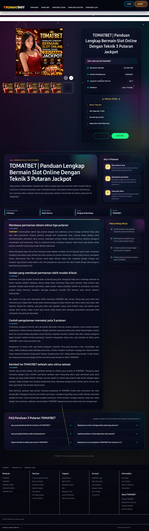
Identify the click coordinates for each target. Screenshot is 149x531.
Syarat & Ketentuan (68, 495)
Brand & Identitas (127, 509)
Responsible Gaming (68, 498)
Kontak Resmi (126, 488)
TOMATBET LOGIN (7, 485)
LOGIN (102, 136)
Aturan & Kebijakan (128, 485)
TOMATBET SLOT (7, 491)
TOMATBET (13, 232)
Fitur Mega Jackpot (38, 495)
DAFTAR (120, 136)
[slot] (14, 7)
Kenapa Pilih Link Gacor (129, 502)
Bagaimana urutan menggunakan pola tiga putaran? (98, 425)
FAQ (63, 488)
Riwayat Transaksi (97, 488)
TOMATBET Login (97, 478)
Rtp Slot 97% (66, 481)
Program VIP (96, 495)
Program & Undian (38, 485)
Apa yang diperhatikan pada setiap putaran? (28, 434)
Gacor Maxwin (126, 481)
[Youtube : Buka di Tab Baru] (145, 527)
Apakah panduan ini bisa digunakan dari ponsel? (96, 434)
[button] (140, 7)
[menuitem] (34, 7)
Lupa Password (96, 485)
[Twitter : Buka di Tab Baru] (137, 527)
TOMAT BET (5, 481)
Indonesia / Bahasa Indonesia (10, 527)
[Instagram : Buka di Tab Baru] (141, 527)
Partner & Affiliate (127, 506)
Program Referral (37, 498)
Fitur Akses (125, 478)
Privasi (26, 527)
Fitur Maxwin (36, 491)
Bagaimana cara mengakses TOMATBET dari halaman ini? (100, 442)
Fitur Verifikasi (96, 491)
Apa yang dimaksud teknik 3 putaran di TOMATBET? (31, 425)
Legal (32, 527)
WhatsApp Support (68, 485)
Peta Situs (39, 527)
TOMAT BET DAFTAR (8, 488)
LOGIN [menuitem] (129, 4)
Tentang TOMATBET (128, 499)
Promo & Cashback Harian (40, 478)
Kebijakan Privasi (67, 491)
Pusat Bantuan (66, 478)
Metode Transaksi (37, 488)
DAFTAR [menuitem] (140, 4)
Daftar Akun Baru (97, 481)
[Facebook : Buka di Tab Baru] (133, 527)
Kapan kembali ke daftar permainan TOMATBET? (29, 442)
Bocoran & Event (37, 481)
